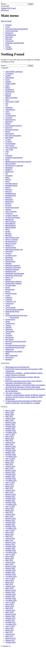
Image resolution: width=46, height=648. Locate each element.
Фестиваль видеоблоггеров (15, 341)
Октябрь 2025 (10, 430)
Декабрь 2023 (10, 474)
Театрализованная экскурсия (16, 315)
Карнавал (9, 175)
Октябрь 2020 (10, 550)
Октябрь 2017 (10, 622)
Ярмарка (8, 359)
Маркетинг (9, 219)
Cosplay (8, 76)
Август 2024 (10, 458)
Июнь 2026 (9, 414)
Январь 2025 (10, 448)
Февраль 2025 (10, 446)
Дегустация (9, 145)
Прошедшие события (13, 281)
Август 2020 (10, 554)
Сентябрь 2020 (11, 552)
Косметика (9, 201)
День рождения (11, 147)
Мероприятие (10, 225)
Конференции (10, 35)
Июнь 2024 (9, 462)
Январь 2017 (10, 640)
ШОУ (7, 353)
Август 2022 (10, 506)
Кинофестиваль (11, 185)
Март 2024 (9, 468)
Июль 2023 (9, 484)
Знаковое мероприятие (14, 157)
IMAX (7, 87)
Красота (8, 203)
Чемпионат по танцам (13, 351)
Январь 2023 (10, 496)
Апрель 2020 (10, 562)
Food (7, 45)
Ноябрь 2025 (10, 428)
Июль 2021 (9, 532)
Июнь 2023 (9, 486)
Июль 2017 (9, 628)
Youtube (4, 8)
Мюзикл (8, 235)
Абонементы (10, 109)
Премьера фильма (12, 269)
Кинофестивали (11, 183)
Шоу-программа (11, 355)
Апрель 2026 (10, 418)
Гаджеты (8, 141)
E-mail (13, 8)
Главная (8, 25)
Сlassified (8, 49)
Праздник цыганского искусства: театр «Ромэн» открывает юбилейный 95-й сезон (23, 382)
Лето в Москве (11, 211)
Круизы (8, 205)
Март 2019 (9, 588)
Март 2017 (9, 636)
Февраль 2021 (10, 542)
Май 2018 (9, 608)
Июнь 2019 (9, 582)
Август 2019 (10, 578)
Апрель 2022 (10, 514)
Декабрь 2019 (10, 570)
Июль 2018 (9, 604)
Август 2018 (10, 602)
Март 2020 (9, 564)
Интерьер (9, 167)
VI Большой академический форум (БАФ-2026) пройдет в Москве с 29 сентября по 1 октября (23, 402)
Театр (7, 313)
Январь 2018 (10, 616)
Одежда (8, 253)
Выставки (9, 37)
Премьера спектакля (13, 267)
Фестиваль (9, 339)
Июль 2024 (9, 460)
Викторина (9, 133)
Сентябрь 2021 (11, 528)
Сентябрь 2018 (11, 600)
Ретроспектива (11, 293)
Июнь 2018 (9, 606)
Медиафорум (10, 223)
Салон (7, 295)
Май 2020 (9, 560)
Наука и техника (11, 239)
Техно (7, 321)
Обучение (9, 251)
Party (7, 99)
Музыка (8, 233)
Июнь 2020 (9, 558)
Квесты (8, 179)
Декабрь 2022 (10, 498)
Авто (7, 111)
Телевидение (10, 319)
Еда (6, 153)
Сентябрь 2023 (11, 480)
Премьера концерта (12, 265)
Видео (7, 131)
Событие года (10, 301)
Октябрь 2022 (10, 502)
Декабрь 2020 (10, 546)
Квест (7, 177)
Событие (8, 299)
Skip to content (6, 21)
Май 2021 (9, 536)
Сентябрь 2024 (11, 456)
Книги (7, 187)
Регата (7, 291)
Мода (7, 229)
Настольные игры (12, 237)
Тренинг (8, 327)
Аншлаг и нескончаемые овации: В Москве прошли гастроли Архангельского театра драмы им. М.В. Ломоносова (25, 397)
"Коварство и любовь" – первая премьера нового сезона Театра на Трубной (24, 374)
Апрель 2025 (10, 442)
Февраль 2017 (10, 638)
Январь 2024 (10, 472)
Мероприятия (10, 227)
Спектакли (9, 41)
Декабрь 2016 (10, 642)
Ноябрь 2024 (10, 452)
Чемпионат (9, 349)
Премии (8, 263)
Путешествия (10, 285)
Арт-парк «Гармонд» (13, 393)
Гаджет (8, 139)
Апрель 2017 (10, 634)
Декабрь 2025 (10, 426)
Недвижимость (11, 241)
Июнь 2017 (9, 630)
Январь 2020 (10, 568)
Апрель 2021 (10, 538)
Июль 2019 (9, 580)
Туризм (8, 47)
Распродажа (9, 289)
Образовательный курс (14, 249)
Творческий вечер (12, 311)
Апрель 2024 (10, 466)
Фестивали (9, 337)
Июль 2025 (9, 436)
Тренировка (9, 331)
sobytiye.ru (5, 10)
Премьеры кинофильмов (14, 43)
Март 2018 (9, 612)
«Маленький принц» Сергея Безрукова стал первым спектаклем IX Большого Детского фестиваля (25, 386)
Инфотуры (9, 171)
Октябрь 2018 (10, 598)
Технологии (14, 317)
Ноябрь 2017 (10, 620)
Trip (6, 103)
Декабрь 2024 (10, 450)
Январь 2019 (10, 592)
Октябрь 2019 (10, 574)
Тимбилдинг (10, 323)
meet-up (8, 93)
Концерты (9, 33)
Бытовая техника (11, 129)
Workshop (9, 107)
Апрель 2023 (10, 490)
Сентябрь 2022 (11, 504)
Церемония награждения (14, 347)
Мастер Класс (10, 221)
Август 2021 (10, 530)
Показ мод (9, 259)
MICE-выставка (11, 97)
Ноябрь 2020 (10, 548)
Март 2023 (9, 492)
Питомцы (9, 257)
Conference (9, 74)
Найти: (3, 4)
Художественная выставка (15, 345)
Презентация (10, 261)
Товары (8, 325)
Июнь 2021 (9, 534)
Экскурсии (9, 357)
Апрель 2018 (10, 610)
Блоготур (8, 127)
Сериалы (8, 297)
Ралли (7, 287)
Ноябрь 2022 (10, 500)
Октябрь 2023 (10, 478)
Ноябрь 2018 (10, 596)
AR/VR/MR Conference (14, 72)
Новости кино (10, 243)
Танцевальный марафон (14, 309)
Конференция (10, 195)
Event (7, 80)
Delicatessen (9, 78)
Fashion (8, 81)
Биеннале (9, 121)
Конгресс (8, 189)
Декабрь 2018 (10, 594)
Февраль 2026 (10, 422)
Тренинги (9, 329)
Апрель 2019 (10, 586)
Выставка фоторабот (13, 135)
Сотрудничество (11, 31)
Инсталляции (10, 163)
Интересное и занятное (14, 165)
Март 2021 (9, 540)
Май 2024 (9, 464)
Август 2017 (10, 626)
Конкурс (8, 191)
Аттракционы (10, 115)
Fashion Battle (10, 83)
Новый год (9, 245)
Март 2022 (9, 516)
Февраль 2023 (10, 494)
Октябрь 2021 (10, 526)
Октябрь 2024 (10, 454)
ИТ (6, 173)
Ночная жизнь (10, 247)
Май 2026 (9, 416)
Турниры (8, 335)
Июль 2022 (9, 508)
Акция (7, 113)
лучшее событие (11, 215)
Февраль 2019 (10, 590)
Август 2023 (10, 482)
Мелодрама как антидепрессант (17, 367)
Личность (9, 213)
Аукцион (8, 117)
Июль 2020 (9, 556)
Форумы (8, 39)
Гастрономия (10, 143)
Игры (7, 159)
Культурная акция (12, 207)
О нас (7, 27)
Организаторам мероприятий (16, 29)
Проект (8, 279)
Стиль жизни (10, 307)
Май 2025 (9, 440)
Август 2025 (10, 434)
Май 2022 (9, 512)
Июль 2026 (9, 412)
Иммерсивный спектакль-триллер (18, 161)
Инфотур (8, 169)
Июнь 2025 (9, 438)
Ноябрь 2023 (10, 476)
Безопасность (10, 119)
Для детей (9, 149)
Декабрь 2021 (10, 522)
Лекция (8, 209)
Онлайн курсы (11, 255)
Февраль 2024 (10, 470)
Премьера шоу (10, 271)
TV (6, 105)
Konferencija (10, 91)
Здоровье (8, 155)
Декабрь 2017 (10, 618)
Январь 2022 (10, 520)
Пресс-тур (9, 277)
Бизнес (8, 123)
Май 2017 (9, 632)
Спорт (7, 305)
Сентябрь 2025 (11, 432)
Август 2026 (10, 410)
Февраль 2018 (10, 614)
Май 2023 (9, 488)
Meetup (8, 95)
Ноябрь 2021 (10, 524)
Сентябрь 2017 (11, 624)
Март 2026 (9, 420)
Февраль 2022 (10, 518)
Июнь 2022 (9, 510)
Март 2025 (9, 444)
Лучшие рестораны (12, 217)
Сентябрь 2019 (11, 576)
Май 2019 (9, 584)
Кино (7, 181)
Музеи (7, 231)
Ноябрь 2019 (10, 572)
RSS (8, 8)
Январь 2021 (10, 544)
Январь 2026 (10, 424)
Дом (7, 151)
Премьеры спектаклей (13, 275)
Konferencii (9, 89)
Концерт (8, 197)
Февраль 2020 (10, 566)
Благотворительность (13, 125)
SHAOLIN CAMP (12, 101)
